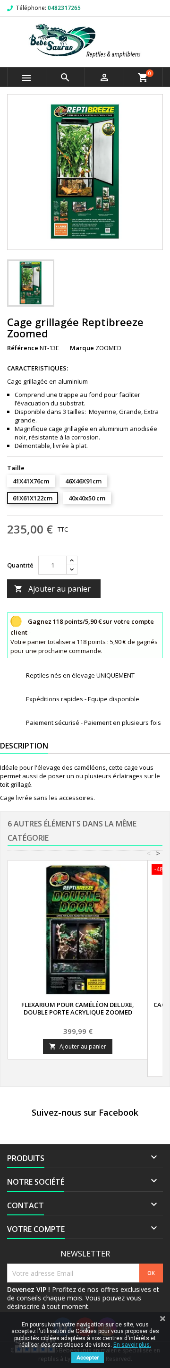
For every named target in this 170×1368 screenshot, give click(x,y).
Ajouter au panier (52, 589)
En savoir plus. (132, 1345)
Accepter (87, 1357)
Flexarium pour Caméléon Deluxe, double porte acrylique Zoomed (77, 1008)
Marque (82, 348)
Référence (22, 348)
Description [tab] (24, 745)
